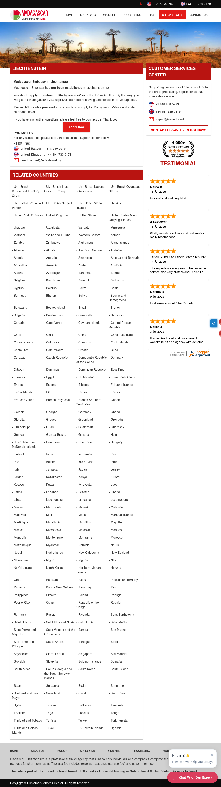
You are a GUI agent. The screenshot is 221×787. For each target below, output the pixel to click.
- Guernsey (116, 427)
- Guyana (82, 434)
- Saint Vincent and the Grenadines (59, 631)
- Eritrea (17, 384)
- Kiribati (114, 477)
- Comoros (83, 342)
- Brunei (114, 307)
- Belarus (50, 288)
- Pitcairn (50, 595)
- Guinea (18, 434)
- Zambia (18, 242)
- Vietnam (18, 235)
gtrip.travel (46, 771)
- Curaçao (18, 357)
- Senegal (83, 641)
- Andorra (115, 250)
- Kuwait (49, 484)
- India (48, 454)
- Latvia (17, 492)
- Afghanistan (85, 242)
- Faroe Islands (22, 392)
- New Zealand (119, 552)
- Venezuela (117, 227)
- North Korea (53, 567)
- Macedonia (52, 507)
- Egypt (49, 377)
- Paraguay (84, 587)
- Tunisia (50, 720)
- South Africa (21, 669)
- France (114, 392)
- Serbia (114, 641)
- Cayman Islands (88, 322)
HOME (69, 15)
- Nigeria (82, 560)
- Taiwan (50, 705)
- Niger (49, 560)
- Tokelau (82, 713)
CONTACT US (199, 15)
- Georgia (50, 412)
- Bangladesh (53, 280)
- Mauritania (52, 522)
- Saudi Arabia (54, 641)
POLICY (62, 751)
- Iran (112, 454)
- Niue (113, 560)
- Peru (113, 587)
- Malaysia (116, 507)
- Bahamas (83, 272)
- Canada (18, 322)
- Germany (83, 412)
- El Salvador (85, 377)
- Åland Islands (119, 242)
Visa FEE (109, 15)
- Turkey (82, 720)
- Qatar (49, 602)
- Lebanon (51, 492)
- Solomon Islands (88, 661)
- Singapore (84, 654)
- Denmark (116, 357)
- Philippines (20, 595)
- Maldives (19, 514)
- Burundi (82, 280)
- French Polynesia (57, 399)
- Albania (18, 250)
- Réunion (115, 602)
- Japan (81, 469)
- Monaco (115, 530)
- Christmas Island (121, 334)
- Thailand (19, 713)
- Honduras (52, 442)
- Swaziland (52, 693)
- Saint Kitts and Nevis (59, 622)
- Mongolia (19, 537)
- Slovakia (18, 661)
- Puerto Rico (21, 602)
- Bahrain (115, 272)
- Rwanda (83, 614)
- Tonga (114, 713)
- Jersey (114, 469)
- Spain (17, 685)
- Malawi (82, 507)
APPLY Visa (88, 15)
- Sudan (81, 685)
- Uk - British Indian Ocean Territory (57, 188)
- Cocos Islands (22, 342)
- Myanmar (51, 545)
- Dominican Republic (91, 369)
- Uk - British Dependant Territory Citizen (25, 191)
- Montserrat (84, 537)
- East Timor (117, 369)
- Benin (113, 288)
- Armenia (51, 265)
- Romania (19, 614)
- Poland (82, 595)
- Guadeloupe (21, 427)
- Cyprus (18, 288)
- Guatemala (84, 427)
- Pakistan (51, 579)
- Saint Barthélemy (121, 614)
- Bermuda (19, 295)
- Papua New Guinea (58, 587)
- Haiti (113, 434)
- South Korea (85, 669)
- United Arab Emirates (27, 215)
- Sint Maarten (118, 654)
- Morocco (116, 537)
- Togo (48, 713)
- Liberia (114, 492)
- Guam (49, 427)
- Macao (17, 507)
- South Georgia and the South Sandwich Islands (58, 673)
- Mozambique (22, 545)
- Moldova (83, 530)
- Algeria (50, 250)
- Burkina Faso (54, 315)
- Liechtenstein (54, 499)
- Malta (81, 514)
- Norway (115, 567)
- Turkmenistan (119, 720)
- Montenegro (53, 537)
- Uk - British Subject (58, 203)
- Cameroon (117, 315)
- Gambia (18, 412)
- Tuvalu (49, 728)
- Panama (18, 587)
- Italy (15, 469)
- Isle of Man (84, 461)
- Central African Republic (120, 324)
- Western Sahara (88, 235)
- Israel (113, 461)
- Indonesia (84, 454)
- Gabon (114, 399)
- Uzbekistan (52, 227)
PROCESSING (132, 15)
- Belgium (18, 280)
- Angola (17, 257)
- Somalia (115, 661)
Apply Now (76, 127)
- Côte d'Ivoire (53, 350)
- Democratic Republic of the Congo (91, 359)
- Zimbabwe (52, 242)
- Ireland (50, 461)
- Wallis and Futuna (57, 235)
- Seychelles (20, 654)
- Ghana (114, 412)
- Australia (116, 265)
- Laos (113, 484)
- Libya (16, 499)
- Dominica (51, 369)
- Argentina (19, 265)
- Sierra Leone (54, 654)
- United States (86, 215)
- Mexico (18, 530)
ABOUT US (37, 751)
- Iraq (15, 461)
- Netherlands (53, 552)
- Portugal (115, 595)
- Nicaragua (20, 560)
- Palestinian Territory (123, 579)
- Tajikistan (83, 705)
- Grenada (116, 419)
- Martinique (20, 522)
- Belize (81, 288)
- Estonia (50, 384)
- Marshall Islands (121, 514)
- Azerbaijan (52, 272)
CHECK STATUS (172, 15)
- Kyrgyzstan (84, 484)
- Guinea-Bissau (55, 434)
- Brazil (81, 307)
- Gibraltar (19, 419)
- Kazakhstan (53, 477)
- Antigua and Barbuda (124, 257)
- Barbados (116, 280)
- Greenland (84, 419)
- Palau (81, 579)
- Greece (50, 419)
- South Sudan (118, 669)
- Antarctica (84, 257)
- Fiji (47, 392)
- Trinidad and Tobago (27, 720)
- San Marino (117, 629)
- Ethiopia (82, 384)
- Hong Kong (85, 442)
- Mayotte (115, 522)
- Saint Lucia (84, 622)
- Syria (16, 705)
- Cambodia (84, 315)
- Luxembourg (118, 499)
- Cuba (113, 350)
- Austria (17, 272)
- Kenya (81, 477)
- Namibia (83, 545)
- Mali (48, 514)
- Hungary (115, 442)
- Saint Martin (118, 622)
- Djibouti (18, 369)
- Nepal (17, 552)
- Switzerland (117, 693)
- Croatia (82, 350)
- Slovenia (51, 661)
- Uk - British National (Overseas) (90, 188)
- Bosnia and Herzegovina (117, 297)
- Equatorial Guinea (122, 377)
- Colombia (51, 342)
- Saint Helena (21, 622)
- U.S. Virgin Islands (89, 728)
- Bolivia (81, 295)
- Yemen (114, 235)
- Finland (82, 392)
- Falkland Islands (121, 384)
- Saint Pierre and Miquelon (24, 631)
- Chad (16, 334)
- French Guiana (23, 399)
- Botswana (19, 307)
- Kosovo (18, 484)
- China (81, 334)
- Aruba (81, 265)
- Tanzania (116, 705)
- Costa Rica (20, 350)
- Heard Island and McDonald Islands (24, 444)
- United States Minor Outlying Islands (123, 217)
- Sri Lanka (51, 685)
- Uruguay (18, 227)
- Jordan (17, 477)
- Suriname (116, 685)
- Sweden (82, 693)
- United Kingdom (56, 215)
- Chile (48, 334)
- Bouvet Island (54, 307)
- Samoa (82, 629)
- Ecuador (18, 377)
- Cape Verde (53, 322)
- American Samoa (89, 250)
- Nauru (114, 545)
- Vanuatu (83, 227)
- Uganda (115, 728)
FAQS (151, 15)
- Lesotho (82, 492)
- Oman (17, 579)
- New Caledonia (87, 552)
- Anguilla (50, 257)
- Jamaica (51, 469)
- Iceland (18, 454)
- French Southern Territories (88, 401)
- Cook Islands (118, 342)
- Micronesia (52, 530)
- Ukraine (115, 203)
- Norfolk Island (22, 567)
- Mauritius (83, 522)
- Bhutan (50, 295)
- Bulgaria (18, 315)
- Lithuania (83, 499)
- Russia (49, 614)
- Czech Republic (56, 357)
